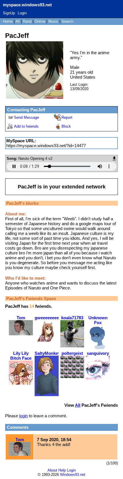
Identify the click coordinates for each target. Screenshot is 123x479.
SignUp (9, 13)
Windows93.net (72, 474)
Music (53, 21)
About (52, 470)
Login (22, 13)
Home (8, 21)
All (18, 21)
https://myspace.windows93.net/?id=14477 (46, 145)
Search (67, 21)
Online (40, 21)
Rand (27, 21)
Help (62, 470)
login (23, 415)
